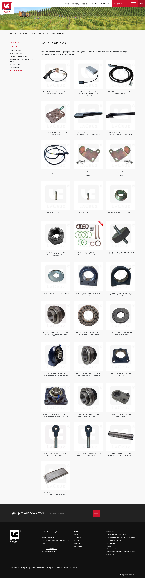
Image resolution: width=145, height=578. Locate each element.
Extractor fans (15, 64)
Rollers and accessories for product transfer (22, 60)
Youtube (75, 568)
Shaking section (15, 50)
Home (67, 4)
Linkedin (65, 568)
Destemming (14, 67)
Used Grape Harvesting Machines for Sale (120, 551)
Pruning (109, 546)
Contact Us (105, 4)
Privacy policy (30, 568)
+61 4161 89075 (51, 549)
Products (85, 4)
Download (95, 4)
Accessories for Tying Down (116, 534)
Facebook (58, 568)
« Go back (13, 47)
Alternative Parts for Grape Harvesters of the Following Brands (33, 33)
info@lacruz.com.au (48, 551)
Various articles (58, 33)
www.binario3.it (130, 575)
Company (75, 4)
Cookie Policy (40, 568)
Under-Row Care (112, 549)
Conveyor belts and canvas (19, 56)
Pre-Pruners (110, 543)
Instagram (50, 568)
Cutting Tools (111, 554)
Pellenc (49, 33)
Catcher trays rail (16, 53)
